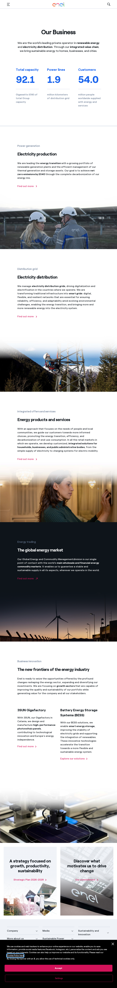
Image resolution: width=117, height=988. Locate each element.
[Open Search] (108, 4)
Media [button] (46, 930)
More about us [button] (15, 938)
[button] (8, 4)
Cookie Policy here (15, 955)
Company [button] (12, 930)
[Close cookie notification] (113, 944)
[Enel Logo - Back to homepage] (58, 4)
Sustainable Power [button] (53, 938)
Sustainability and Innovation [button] (88, 932)
